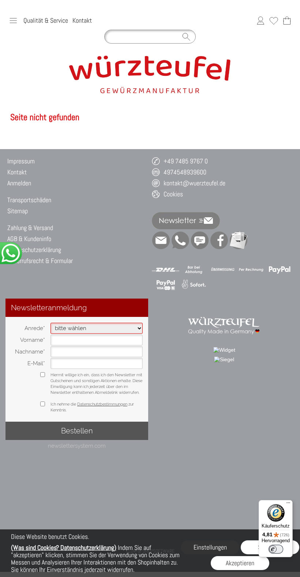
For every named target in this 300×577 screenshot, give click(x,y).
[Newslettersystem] (238, 240)
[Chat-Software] (200, 240)
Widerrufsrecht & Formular (40, 260)
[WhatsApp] (180, 240)
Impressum (21, 161)
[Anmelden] (260, 20)
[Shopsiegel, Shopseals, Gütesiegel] (224, 350)
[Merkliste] (273, 20)
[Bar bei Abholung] (194, 270)
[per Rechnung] (251, 270)
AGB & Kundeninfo (29, 238)
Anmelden (19, 183)
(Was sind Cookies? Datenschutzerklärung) (63, 547)
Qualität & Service (45, 20)
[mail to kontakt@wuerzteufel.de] (161, 240)
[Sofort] (194, 285)
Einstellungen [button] (210, 547)
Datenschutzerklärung (34, 249)
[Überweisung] (222, 270)
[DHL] (165, 270)
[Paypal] (279, 270)
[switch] (276, 549)
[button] (13, 20)
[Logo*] (150, 57)
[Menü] (288, 504)
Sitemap (17, 211)
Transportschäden (29, 200)
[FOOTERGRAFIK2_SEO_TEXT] (224, 312)
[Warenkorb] (287, 20)
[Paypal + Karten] (165, 285)
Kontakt (82, 20)
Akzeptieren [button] (240, 563)
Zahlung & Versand (30, 227)
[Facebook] (219, 240)
